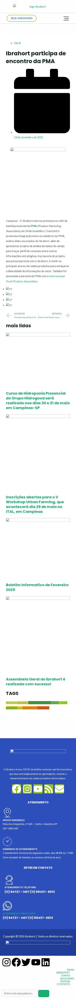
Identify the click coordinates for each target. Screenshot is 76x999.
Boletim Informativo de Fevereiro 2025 (37, 587)
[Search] (43, 993)
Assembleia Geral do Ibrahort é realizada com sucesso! (35, 682)
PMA (34, 226)
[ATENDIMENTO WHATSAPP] (7, 905)
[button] (38, 972)
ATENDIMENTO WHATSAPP (19, 913)
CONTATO (63, 984)
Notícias (65, 981)
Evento (65, 975)
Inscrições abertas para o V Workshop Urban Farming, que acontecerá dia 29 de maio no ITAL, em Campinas (35, 504)
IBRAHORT (63, 972)
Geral (17, 43)
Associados (67, 978)
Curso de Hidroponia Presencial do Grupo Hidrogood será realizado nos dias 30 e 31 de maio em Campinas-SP (38, 400)
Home (70, 969)
